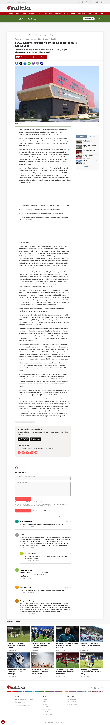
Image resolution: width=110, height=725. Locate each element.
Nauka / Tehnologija (87, 691)
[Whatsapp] (29, 63)
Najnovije (10, 13)
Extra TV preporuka (71, 701)
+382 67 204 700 (21, 702)
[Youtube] (31, 452)
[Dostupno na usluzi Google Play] (35, 439)
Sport (45, 13)
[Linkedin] (24, 63)
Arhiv (44, 701)
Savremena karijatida (98, 691)
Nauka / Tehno (81, 13)
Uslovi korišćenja (47, 709)
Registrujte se (48, 511)
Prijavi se (23, 511)
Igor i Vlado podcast (71, 699)
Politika (17, 13)
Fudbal (29, 35)
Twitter (94, 2)
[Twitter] (20, 63)
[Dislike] (24, 526)
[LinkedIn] (35, 452)
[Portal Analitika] (19, 8)
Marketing (45, 706)
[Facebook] (16, 63)
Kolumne (18, 2)
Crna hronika (32, 13)
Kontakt (45, 704)
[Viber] (33, 63)
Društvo (24, 13)
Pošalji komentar (23, 499)
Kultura (66, 13)
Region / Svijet (58, 13)
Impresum (45, 699)
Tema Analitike (10, 2)
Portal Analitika (18, 35)
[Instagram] (23, 452)
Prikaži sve (87, 166)
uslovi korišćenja (63, 502)
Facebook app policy (47, 714)
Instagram (90, 2)
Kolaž (50, 13)
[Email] (37, 63)
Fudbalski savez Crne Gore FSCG (25, 422)
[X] (27, 452)
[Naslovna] (3, 722)
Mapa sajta (45, 711)
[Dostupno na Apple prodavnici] (23, 439)
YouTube (97, 2)
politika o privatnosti (54, 502)
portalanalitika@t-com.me (24, 705)
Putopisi (24, 2)
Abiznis (39, 13)
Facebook (86, 2)
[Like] (20, 526)
